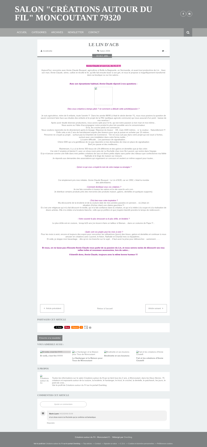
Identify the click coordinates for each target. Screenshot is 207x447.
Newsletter (76, 32)
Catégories (39, 32)
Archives (57, 32)
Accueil (22, 32)
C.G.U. (122, 444)
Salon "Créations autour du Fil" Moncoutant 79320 (83, 13)
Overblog (128, 437)
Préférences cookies (165, 444)
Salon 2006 (105, 51)
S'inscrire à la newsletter (50, 338)
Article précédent (53, 308)
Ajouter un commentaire (63, 404)
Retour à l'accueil (105, 308)
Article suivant (154, 308)
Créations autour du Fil (76, 385)
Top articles (87, 444)
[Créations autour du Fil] (45, 380)
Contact (93, 32)
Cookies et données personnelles (141, 444)
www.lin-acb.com (125, 189)
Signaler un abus (110, 444)
